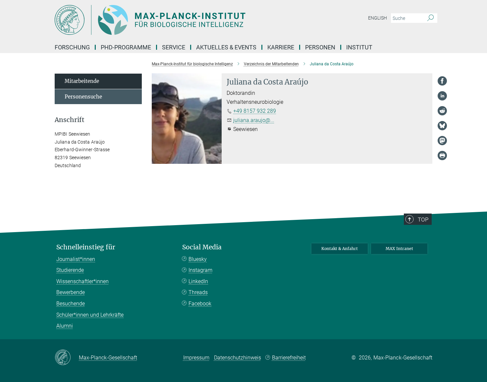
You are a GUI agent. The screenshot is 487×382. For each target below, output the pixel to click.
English (377, 18)
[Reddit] (442, 111)
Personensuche (83, 97)
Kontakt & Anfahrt (339, 248)
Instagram (200, 270)
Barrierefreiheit (289, 357)
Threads (198, 292)
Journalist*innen (75, 259)
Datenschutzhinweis (237, 357)
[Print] (442, 155)
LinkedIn (198, 281)
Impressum (196, 357)
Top (423, 219)
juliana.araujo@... (253, 120)
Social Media (202, 247)
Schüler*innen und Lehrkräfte (90, 315)
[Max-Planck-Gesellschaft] (67, 358)
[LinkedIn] (442, 96)
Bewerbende (70, 292)
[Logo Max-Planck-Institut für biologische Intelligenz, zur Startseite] (179, 20)
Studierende (70, 270)
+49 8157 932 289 (254, 111)
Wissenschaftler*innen (82, 281)
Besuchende (70, 303)
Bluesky (198, 259)
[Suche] (430, 18)
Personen (320, 47)
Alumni (64, 326)
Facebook (200, 303)
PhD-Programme (126, 47)
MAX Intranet (399, 248)
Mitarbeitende (82, 81)
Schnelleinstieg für (85, 247)
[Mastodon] (442, 141)
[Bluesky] (442, 126)
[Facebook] (442, 81)
